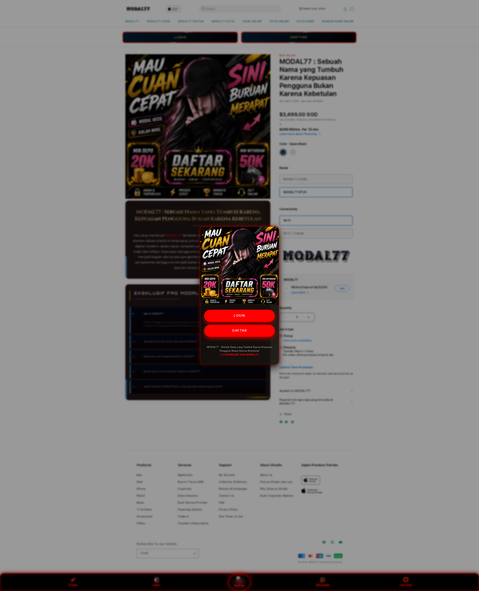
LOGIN (239, 315)
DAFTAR (239, 330)
